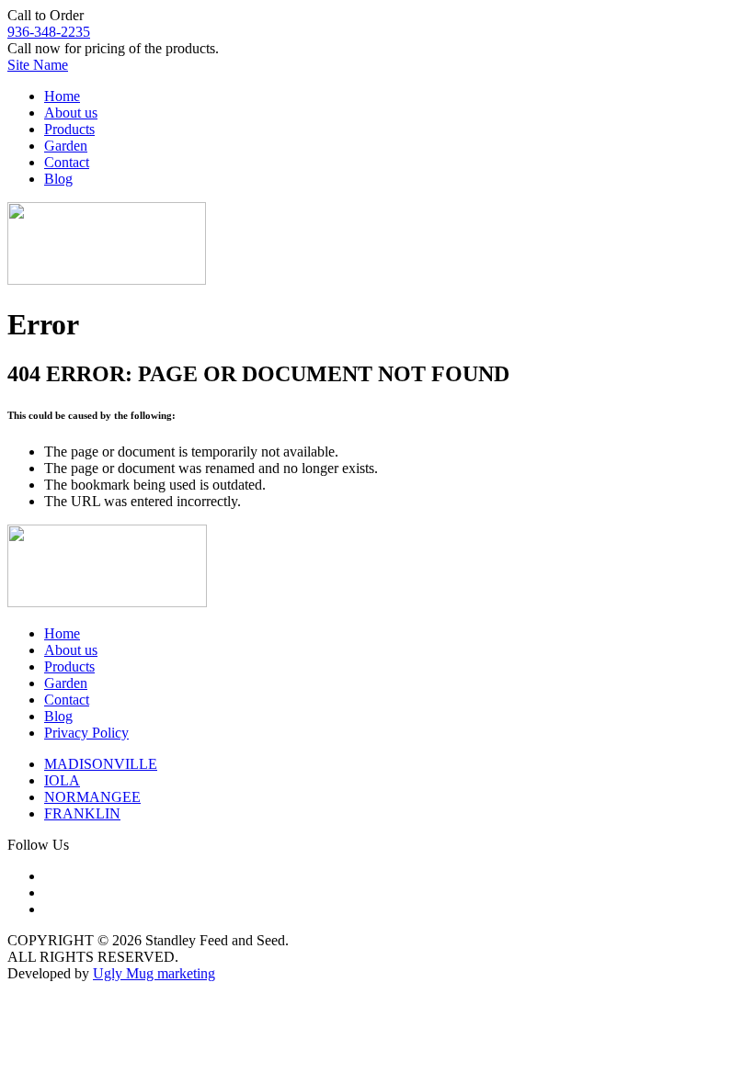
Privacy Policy (86, 732)
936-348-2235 (48, 32)
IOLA (62, 780)
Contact (66, 162)
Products (69, 129)
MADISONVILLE (100, 764)
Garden (65, 145)
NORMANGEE (92, 797)
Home (62, 96)
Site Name (37, 65)
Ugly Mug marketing (154, 973)
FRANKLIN (82, 813)
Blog (58, 178)
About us (70, 112)
